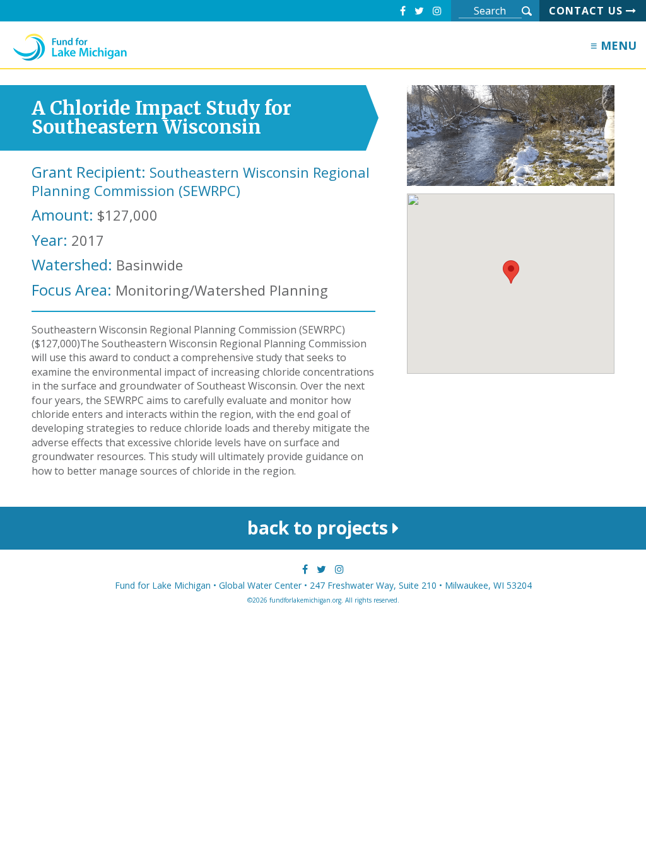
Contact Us (587, 11)
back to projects (319, 528)
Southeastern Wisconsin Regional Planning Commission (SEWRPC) (201, 181)
